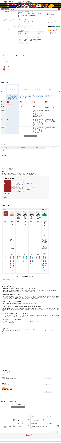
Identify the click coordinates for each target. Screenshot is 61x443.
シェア (53, 26)
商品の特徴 (23, 147)
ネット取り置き (43, 10)
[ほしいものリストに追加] (14, 26)
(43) (6, 70)
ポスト (49, 26)
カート (59, 2)
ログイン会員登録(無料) (20, 2)
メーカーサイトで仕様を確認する (7, 169)
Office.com (39, 330)
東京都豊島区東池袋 (29, 2)
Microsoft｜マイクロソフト (22, 12)
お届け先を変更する (51, 14)
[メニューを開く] (1, 2)
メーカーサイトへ (22, 162)
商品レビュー (38, 147)
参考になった (48, 378)
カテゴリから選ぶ (5, 9)
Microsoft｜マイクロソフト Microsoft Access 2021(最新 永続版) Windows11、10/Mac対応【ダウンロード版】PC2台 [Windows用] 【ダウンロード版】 (12, 97)
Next (59, 91)
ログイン (10, 10)
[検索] (59, 9)
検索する (17, 407)
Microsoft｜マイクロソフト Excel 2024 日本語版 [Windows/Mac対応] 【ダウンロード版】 (25, 96)
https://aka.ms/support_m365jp (30, 291)
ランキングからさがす (26, 10)
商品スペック (8, 147)
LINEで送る (57, 26)
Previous (1, 91)
